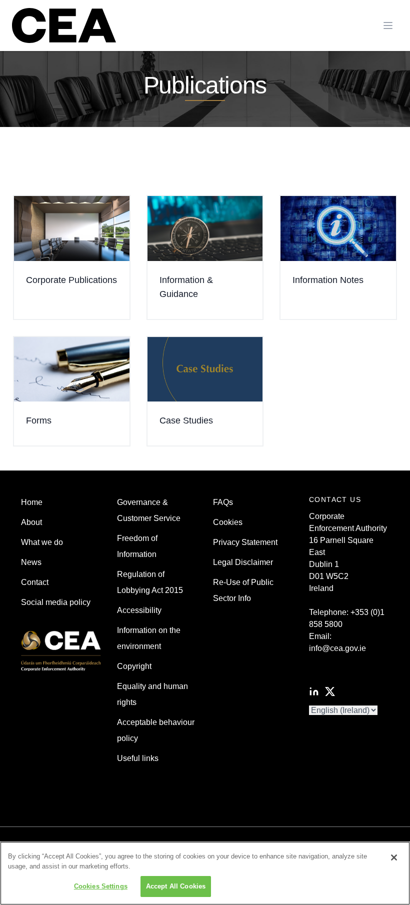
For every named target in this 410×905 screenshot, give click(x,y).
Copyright (134, 666)
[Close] (394, 857)
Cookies (227, 522)
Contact (34, 582)
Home (31, 502)
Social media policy (55, 602)
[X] (330, 691)
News (31, 562)
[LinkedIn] (314, 691)
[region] (205, 873)
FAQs (223, 502)
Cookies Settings (101, 886)
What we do (42, 542)
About (31, 522)
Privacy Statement (245, 542)
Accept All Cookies (176, 886)
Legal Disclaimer (243, 562)
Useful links (137, 758)
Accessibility (139, 610)
